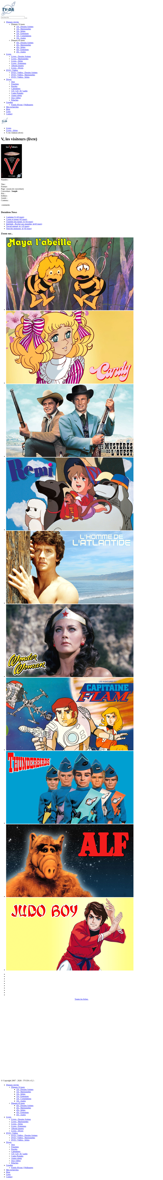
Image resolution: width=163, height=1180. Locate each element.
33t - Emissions (22, 33)
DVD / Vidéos (12, 70)
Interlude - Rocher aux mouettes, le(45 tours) (24, 224)
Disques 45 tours (18, 1103)
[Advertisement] (13, 1038)
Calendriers (15, 89)
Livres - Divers (17, 68)
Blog (8, 109)
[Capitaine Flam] (69, 750)
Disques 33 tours (18, 1087)
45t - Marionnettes (23, 45)
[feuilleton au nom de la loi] (69, 456)
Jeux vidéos (16, 98)
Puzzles (14, 86)
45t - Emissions (22, 49)
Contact (9, 114)
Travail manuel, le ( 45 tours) (17, 226)
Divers (8, 79)
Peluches (14, 100)
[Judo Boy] (69, 970)
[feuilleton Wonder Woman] (69, 676)
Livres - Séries (17, 61)
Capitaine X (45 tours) (15, 217)
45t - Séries (20, 47)
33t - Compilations (23, 36)
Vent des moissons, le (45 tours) (19, 228)
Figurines (15, 84)
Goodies (9, 102)
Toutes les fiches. (81, 999)
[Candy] (69, 383)
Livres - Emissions (18, 63)
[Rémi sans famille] (69, 530)
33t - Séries (20, 31)
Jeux (13, 82)
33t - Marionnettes (23, 29)
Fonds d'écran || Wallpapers (22, 105)
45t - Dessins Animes (24, 43)
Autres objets (16, 95)
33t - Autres (21, 38)
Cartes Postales (17, 93)
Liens (8, 111)
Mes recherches (12, 107)
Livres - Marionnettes (19, 59)
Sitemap (38, 1080)
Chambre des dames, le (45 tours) (19, 222)
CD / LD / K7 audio (19, 91)
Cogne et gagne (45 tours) (16, 219)
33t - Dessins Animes (24, 27)
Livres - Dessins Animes (21, 56)
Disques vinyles (12, 22)
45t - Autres (21, 52)
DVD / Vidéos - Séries (20, 77)
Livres (8, 54)
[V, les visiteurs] (11, 177)
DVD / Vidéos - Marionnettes (23, 75)
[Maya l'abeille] (69, 309)
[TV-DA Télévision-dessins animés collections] (8, 15)
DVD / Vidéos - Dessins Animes (24, 72)
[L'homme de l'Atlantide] (69, 603)
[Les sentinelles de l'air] (69, 823)
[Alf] (69, 896)
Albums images (17, 66)
